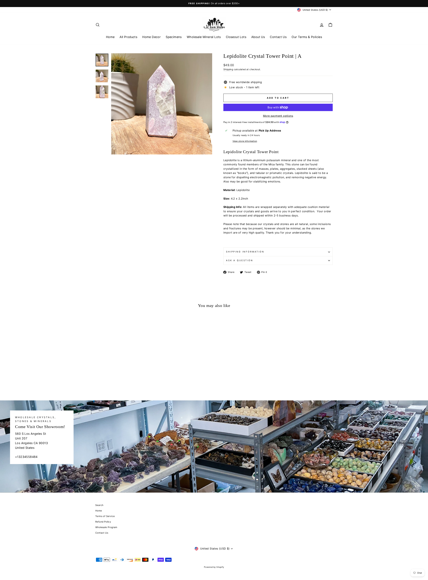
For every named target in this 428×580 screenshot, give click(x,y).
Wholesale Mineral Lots (204, 37)
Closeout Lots (236, 37)
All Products (128, 37)
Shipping (228, 69)
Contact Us (278, 37)
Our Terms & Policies (307, 37)
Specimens (174, 37)
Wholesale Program (106, 527)
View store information (245, 141)
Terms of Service (105, 516)
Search (99, 505)
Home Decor (151, 37)
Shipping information (245, 251)
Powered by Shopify (214, 567)
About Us (258, 37)
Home (110, 37)
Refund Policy (103, 521)
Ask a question (239, 260)
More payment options (278, 115)
